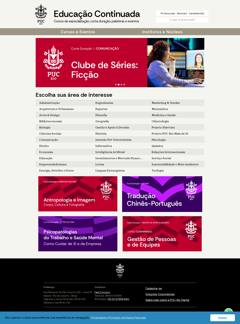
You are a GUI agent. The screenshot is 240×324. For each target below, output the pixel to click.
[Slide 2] (118, 84)
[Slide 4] (124, 84)
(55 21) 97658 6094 (118, 299)
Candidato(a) (196, 13)
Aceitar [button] (222, 317)
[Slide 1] (116, 84)
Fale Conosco (102, 292)
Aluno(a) (182, 13)
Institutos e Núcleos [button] (162, 31)
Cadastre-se (153, 288)
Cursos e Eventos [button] (78, 31)
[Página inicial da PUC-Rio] (40, 14)
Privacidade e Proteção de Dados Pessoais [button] (118, 317)
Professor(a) (168, 13)
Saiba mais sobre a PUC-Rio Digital (167, 300)
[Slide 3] (121, 84)
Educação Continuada (97, 15)
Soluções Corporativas (160, 294)
